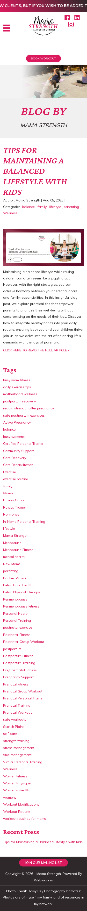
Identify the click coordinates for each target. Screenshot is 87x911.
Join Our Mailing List (43, 862)
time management (17, 755)
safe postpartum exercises (24, 415)
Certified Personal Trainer (23, 443)
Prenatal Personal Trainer (23, 698)
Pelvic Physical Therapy (21, 592)
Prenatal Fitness (16, 684)
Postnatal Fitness (16, 635)
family (42, 207)
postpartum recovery (19, 401)
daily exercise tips (17, 387)
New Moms (12, 564)
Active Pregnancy (17, 422)
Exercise (9, 472)
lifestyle (55, 207)
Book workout (43, 58)
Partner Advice (15, 578)
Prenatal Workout (17, 712)
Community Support (18, 451)
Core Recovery (14, 458)
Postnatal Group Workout (23, 642)
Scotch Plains (13, 726)
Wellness (10, 213)
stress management (18, 748)
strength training (16, 741)
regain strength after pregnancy (28, 408)
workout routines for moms (24, 818)
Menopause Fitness (18, 550)
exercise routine (15, 479)
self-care (10, 733)
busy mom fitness (16, 380)
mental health (14, 557)
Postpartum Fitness (18, 656)
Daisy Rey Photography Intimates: (54, 891)
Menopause (12, 543)
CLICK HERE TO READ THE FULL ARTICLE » (36, 350)
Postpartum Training (19, 663)
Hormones (11, 514)
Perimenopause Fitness (21, 606)
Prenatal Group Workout (22, 691)
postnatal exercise (17, 627)
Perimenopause (15, 599)
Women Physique (17, 783)
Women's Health (16, 790)
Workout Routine (16, 811)
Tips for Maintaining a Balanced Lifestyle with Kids (35, 171)
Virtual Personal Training (22, 762)
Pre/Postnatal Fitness (20, 670)
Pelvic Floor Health (17, 585)
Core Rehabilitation (18, 465)
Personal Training (17, 620)
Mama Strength (15, 535)
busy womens (14, 436)
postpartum (12, 649)
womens (9, 797)
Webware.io (43, 880)
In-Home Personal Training (24, 521)
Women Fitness (15, 776)
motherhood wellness (20, 394)
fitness (8, 493)
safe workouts (14, 719)
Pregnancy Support (18, 677)
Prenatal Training (16, 705)
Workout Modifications (21, 804)
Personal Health (16, 613)
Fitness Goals (13, 500)
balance (28, 207)
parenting (71, 207)
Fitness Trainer (14, 507)
